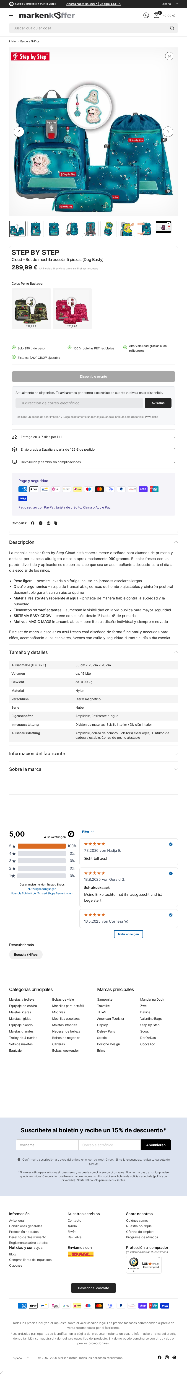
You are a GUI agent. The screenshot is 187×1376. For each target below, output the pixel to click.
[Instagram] (167, 1357)
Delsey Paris (106, 1031)
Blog (12, 1254)
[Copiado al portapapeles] (56, 523)
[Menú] (11, 15)
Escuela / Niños (29, 41)
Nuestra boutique (138, 1226)
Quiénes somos (137, 1220)
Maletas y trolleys (21, 999)
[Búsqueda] (172, 28)
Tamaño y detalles (28, 652)
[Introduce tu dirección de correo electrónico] (156, 1144)
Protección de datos (24, 1232)
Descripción (21, 542)
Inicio (12, 41)
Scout (144, 1031)
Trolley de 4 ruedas (23, 1038)
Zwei (143, 1006)
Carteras (58, 1044)
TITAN (101, 1012)
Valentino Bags (151, 1018)
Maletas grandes (21, 1031)
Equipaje (15, 1050)
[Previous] (19, 131)
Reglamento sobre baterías (28, 1242)
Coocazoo (147, 1044)
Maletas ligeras (20, 1012)
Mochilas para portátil (67, 1006)
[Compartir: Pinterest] (49, 523)
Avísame (158, 403)
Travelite (103, 1006)
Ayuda (72, 1226)
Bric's (101, 1050)
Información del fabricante (37, 753)
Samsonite (104, 999)
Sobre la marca (25, 769)
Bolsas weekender (65, 1050)
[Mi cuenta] (146, 15)
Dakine (145, 1012)
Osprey (102, 1025)
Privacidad (151, 416)
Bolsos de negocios (66, 1038)
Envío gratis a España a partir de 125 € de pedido (58, 449)
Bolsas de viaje (63, 999)
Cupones (15, 1265)
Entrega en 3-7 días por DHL (42, 437)
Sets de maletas (21, 1044)
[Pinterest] (174, 1357)
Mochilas (58, 1012)
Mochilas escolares (66, 1018)
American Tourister (110, 1018)
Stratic (102, 1038)
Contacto (74, 1220)
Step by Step (35, 252)
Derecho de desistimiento (27, 1237)
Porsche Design (108, 1044)
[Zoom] (169, 56)
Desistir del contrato (93, 1288)
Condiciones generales (25, 1226)
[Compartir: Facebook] (33, 523)
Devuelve (74, 1237)
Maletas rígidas (20, 1018)
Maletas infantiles (64, 1025)
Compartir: (19, 523)
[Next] (168, 131)
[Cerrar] (1, 1373)
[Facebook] (159, 1357)
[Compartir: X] (41, 523)
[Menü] (159, 1258)
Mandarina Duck (152, 999)
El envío (57, 268)
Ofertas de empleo (139, 1232)
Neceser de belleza (66, 1031)
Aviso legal (16, 1220)
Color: (28, 283)
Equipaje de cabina (23, 1006)
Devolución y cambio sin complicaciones (51, 462)
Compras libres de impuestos (30, 1260)
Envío (71, 1232)
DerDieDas (148, 1038)
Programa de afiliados (142, 1237)
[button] (162, 252)
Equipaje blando (21, 1025)
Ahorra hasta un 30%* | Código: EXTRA (93, 3)
